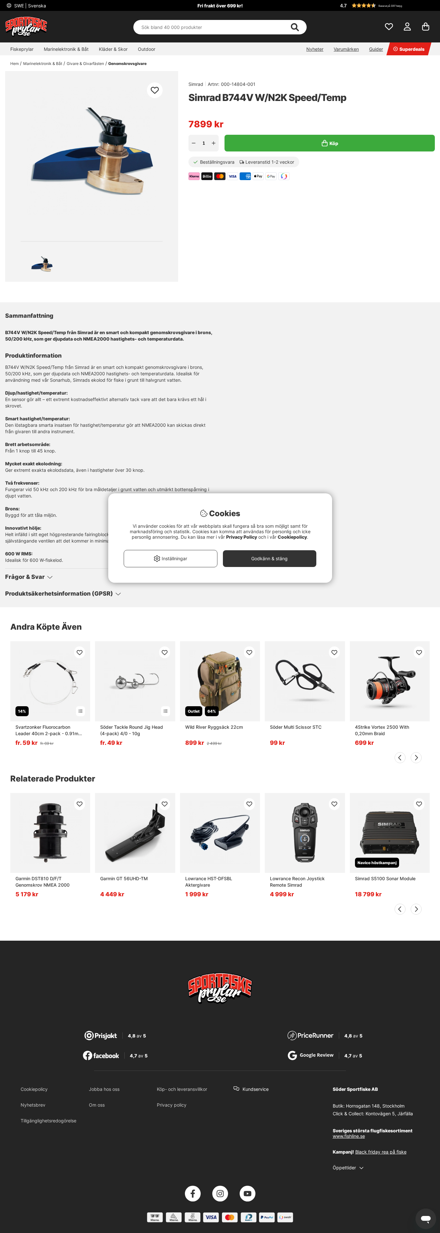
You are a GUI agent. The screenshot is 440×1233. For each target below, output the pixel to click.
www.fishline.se (349, 1136)
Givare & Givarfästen (85, 63)
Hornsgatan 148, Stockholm (375, 1106)
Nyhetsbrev (33, 1105)
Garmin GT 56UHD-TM (124, 878)
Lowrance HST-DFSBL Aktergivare (208, 882)
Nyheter (314, 49)
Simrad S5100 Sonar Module (385, 878)
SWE (29, 5)
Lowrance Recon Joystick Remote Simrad (297, 882)
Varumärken (346, 49)
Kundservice (256, 1089)
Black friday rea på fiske (381, 1152)
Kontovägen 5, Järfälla (389, 1113)
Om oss (97, 1105)
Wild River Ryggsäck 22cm (214, 727)
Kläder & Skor (113, 49)
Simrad (195, 84)
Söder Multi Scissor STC (295, 727)
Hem (14, 63)
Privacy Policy (241, 537)
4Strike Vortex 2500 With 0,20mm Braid (382, 730)
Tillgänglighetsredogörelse (48, 1120)
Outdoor (146, 49)
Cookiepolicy (34, 1089)
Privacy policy (172, 1105)
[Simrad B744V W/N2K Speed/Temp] (42, 264)
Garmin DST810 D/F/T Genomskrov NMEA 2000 (42, 882)
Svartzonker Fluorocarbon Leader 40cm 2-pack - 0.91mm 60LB (48, 730)
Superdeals (412, 49)
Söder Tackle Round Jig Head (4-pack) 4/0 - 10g (131, 730)
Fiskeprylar (21, 49)
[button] (386, 5)
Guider (376, 49)
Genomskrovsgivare (127, 63)
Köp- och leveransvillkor (182, 1089)
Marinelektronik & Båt (66, 49)
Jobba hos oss (104, 1089)
